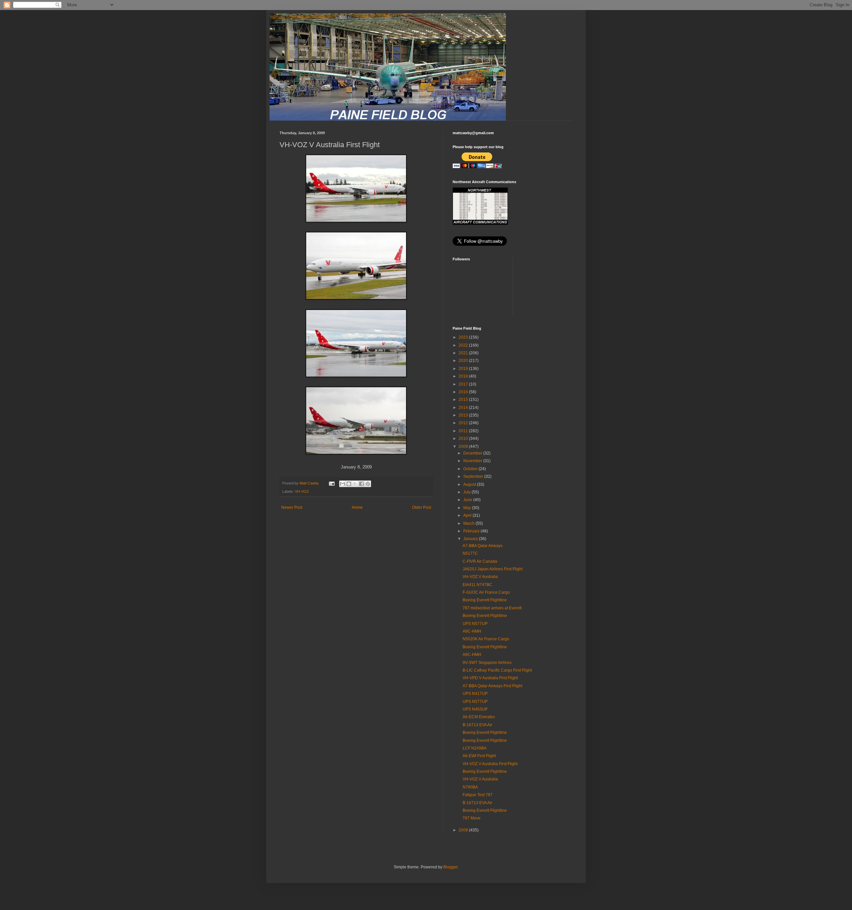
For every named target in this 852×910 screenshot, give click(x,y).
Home (357, 507)
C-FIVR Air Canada (480, 561)
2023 (464, 337)
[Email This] (342, 483)
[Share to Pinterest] (367, 483)
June (468, 499)
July (467, 492)
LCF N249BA (475, 748)
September (473, 476)
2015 (464, 399)
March (469, 523)
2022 (464, 345)
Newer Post (291, 507)
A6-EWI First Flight (479, 756)
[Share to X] (355, 483)
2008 (464, 830)
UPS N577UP (475, 623)
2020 (464, 360)
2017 (464, 384)
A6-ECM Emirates (479, 717)
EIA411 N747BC (477, 584)
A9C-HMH (472, 631)
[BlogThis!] (348, 483)
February (472, 531)
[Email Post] (331, 483)
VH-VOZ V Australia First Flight (490, 763)
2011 (464, 431)
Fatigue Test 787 (478, 794)
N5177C (470, 553)
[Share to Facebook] (361, 483)
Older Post (421, 507)
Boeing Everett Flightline (485, 600)
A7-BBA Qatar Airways (483, 545)
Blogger (450, 867)
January (471, 538)
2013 (464, 415)
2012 (464, 423)
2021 (464, 353)
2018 (464, 376)
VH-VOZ (302, 491)
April (468, 515)
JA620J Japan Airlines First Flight (493, 569)
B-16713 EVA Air (477, 725)
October (471, 468)
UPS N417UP (475, 693)
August (470, 484)
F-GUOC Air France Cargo (486, 592)
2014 (464, 407)
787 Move (472, 818)
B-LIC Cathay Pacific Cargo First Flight (497, 670)
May (467, 507)
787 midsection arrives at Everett (492, 608)
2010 (464, 438)
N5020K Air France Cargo (486, 639)
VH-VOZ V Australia (480, 576)
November (473, 460)
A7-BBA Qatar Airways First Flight (492, 686)
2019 (464, 368)
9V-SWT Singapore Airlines (487, 662)
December (473, 453)
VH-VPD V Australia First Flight (490, 678)
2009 (464, 446)
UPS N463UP (475, 709)
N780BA (470, 787)
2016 (464, 392)
